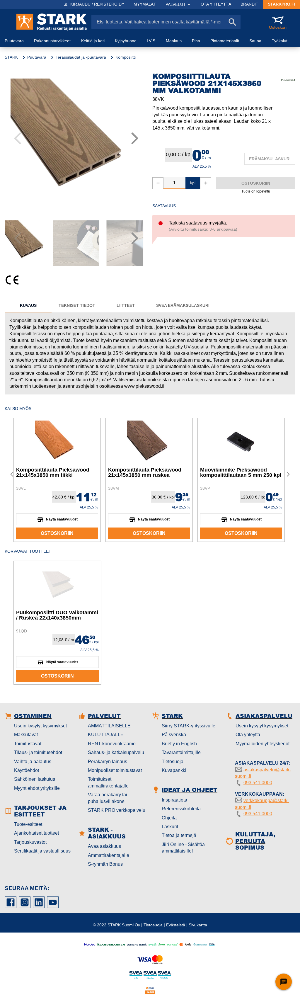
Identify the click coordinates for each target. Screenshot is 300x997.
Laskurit (170, 826)
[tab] (28, 305)
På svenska (174, 734)
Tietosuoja (172, 761)
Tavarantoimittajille (181, 752)
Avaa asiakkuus (104, 846)
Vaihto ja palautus (32, 761)
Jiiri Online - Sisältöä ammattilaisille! (183, 847)
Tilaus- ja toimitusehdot (38, 752)
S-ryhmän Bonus (105, 864)
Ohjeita (169, 817)
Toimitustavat (27, 743)
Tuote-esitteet (28, 824)
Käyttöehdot (26, 770)
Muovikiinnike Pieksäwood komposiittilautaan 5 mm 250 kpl (240, 472)
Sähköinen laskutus (34, 779)
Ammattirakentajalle (108, 855)
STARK (11, 57)
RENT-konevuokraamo (112, 743)
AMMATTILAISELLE (109, 725)
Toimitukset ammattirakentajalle (108, 782)
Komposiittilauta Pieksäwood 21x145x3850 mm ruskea (144, 472)
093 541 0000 (257, 782)
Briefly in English (179, 743)
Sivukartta (198, 925)
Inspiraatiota (174, 799)
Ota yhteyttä (248, 734)
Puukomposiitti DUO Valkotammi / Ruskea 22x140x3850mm (57, 615)
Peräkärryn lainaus (107, 761)
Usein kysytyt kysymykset (40, 725)
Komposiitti (125, 57)
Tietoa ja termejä (179, 835)
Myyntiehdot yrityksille (37, 788)
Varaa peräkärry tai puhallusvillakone (107, 798)
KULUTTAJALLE (106, 734)
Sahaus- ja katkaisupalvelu (116, 752)
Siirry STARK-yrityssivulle (188, 725)
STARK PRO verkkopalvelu (116, 810)
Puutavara (36, 57)
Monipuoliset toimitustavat (115, 770)
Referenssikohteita (181, 808)
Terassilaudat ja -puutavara (81, 57)
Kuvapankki (174, 770)
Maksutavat (26, 734)
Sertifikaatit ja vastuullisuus (42, 850)
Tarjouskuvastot (30, 842)
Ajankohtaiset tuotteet (36, 833)
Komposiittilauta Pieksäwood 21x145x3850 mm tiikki (52, 472)
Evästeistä (175, 925)
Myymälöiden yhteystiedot (262, 743)
